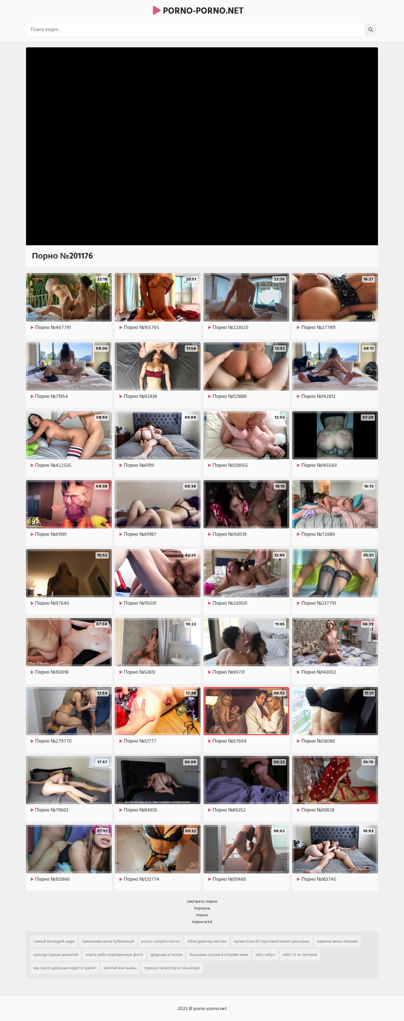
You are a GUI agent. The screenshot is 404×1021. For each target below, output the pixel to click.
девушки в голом (166, 954)
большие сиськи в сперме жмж (219, 954)
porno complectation (160, 941)
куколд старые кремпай (55, 954)
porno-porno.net (202, 11)
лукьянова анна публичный (108, 941)
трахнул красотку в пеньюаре (172, 967)
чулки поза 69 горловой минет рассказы (272, 941)
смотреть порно (202, 901)
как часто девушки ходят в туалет (64, 967)
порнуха (202, 908)
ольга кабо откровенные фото (114, 954)
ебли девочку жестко (207, 941)
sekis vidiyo (265, 954)
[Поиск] (370, 30)
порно (202, 915)
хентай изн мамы (120, 967)
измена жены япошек (337, 941)
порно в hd (202, 921)
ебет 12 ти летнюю (300, 954)
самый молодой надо (54, 941)
